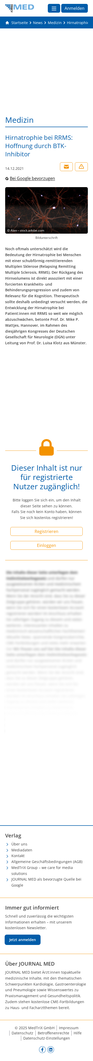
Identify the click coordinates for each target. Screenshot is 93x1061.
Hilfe (78, 1033)
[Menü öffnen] (54, 8)
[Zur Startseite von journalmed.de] (19, 8)
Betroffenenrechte (53, 1033)
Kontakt (18, 855)
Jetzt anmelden (22, 939)
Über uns (19, 844)
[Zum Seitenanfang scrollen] (84, 1051)
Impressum (69, 1027)
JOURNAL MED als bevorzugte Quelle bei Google (46, 882)
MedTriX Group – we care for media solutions (42, 870)
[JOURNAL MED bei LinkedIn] (51, 1049)
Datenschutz (22, 1033)
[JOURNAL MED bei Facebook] (42, 1049)
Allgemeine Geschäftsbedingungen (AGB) (46, 861)
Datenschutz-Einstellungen (46, 1038)
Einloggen (46, 545)
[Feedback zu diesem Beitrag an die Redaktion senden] (81, 166)
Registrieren (46, 531)
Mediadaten (21, 850)
